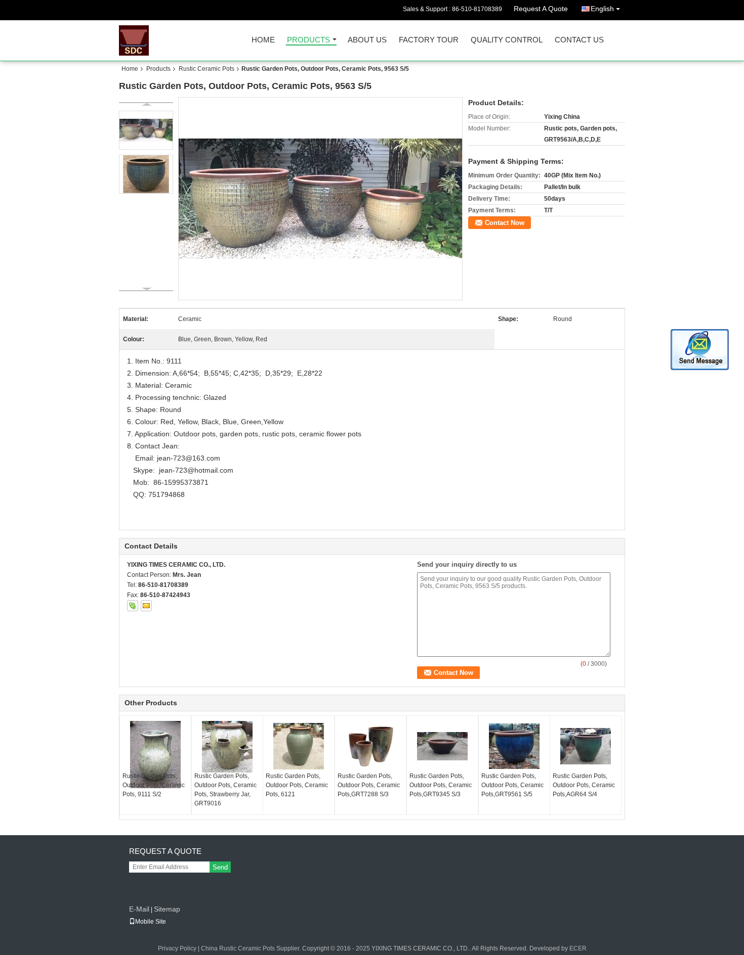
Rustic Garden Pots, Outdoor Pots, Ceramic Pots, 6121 (297, 785)
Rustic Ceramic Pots (206, 68)
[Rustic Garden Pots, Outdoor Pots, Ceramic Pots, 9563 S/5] (320, 198)
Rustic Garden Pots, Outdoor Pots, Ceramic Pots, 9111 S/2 (153, 785)
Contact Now (504, 222)
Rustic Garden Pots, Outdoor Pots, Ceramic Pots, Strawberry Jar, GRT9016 (225, 789)
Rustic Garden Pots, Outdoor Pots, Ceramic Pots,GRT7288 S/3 (369, 785)
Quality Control (507, 40)
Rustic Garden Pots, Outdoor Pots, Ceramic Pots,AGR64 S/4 (584, 785)
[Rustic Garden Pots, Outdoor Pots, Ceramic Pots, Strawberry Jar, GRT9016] (227, 746)
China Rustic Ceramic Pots (238, 948)
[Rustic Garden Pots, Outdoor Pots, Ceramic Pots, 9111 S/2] (155, 754)
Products (308, 40)
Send (220, 867)
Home (263, 40)
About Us (367, 40)
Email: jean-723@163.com (176, 458)
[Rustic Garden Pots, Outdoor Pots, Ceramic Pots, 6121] (298, 746)
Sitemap (167, 909)
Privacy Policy (177, 948)
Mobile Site (150, 921)
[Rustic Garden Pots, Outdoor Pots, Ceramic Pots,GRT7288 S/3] (370, 746)
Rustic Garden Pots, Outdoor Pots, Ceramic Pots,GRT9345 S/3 (440, 785)
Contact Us (579, 40)
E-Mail (139, 909)
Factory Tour (429, 40)
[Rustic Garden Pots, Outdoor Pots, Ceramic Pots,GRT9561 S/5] (514, 746)
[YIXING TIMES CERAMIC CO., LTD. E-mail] (146, 605)
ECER (578, 948)
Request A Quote (541, 9)
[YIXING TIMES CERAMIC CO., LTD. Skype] (132, 605)
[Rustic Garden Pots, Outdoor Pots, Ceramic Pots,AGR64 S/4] (585, 746)
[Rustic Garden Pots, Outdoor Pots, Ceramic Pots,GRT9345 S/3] (442, 746)
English (602, 9)
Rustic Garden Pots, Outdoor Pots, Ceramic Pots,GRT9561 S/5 (512, 785)
